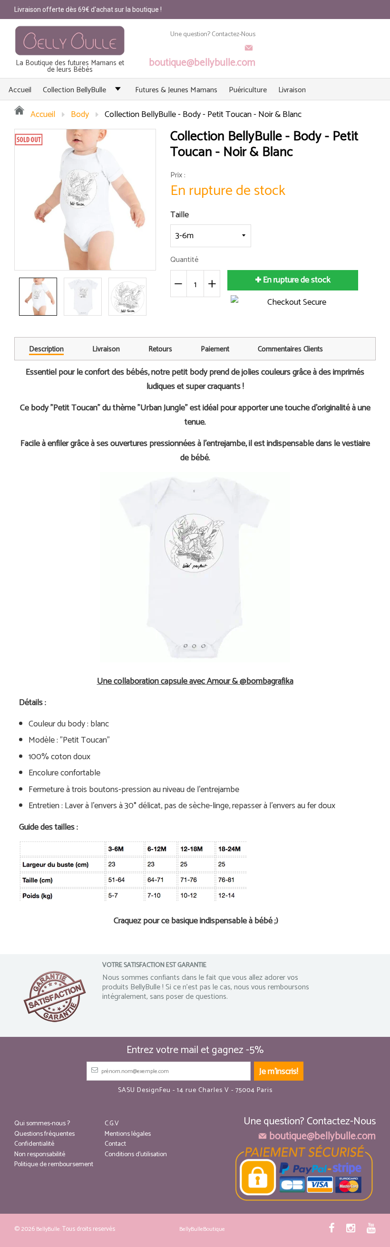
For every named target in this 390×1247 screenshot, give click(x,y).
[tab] (46, 349)
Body (80, 114)
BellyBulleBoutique (202, 1229)
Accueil (20, 90)
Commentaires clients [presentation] (290, 349)
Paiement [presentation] (215, 349)
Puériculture (248, 90)
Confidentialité (34, 1144)
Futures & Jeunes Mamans (176, 90)
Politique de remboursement (53, 1164)
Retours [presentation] (160, 349)
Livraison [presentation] (106, 349)
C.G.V (112, 1123)
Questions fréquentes (44, 1134)
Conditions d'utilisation (136, 1154)
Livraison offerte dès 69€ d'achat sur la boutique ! (88, 9)
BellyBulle (48, 1229)
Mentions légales (128, 1134)
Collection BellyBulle (74, 90)
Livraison (292, 90)
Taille (179, 215)
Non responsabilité (39, 1154)
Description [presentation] (46, 350)
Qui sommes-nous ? (42, 1123)
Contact (115, 1144)
